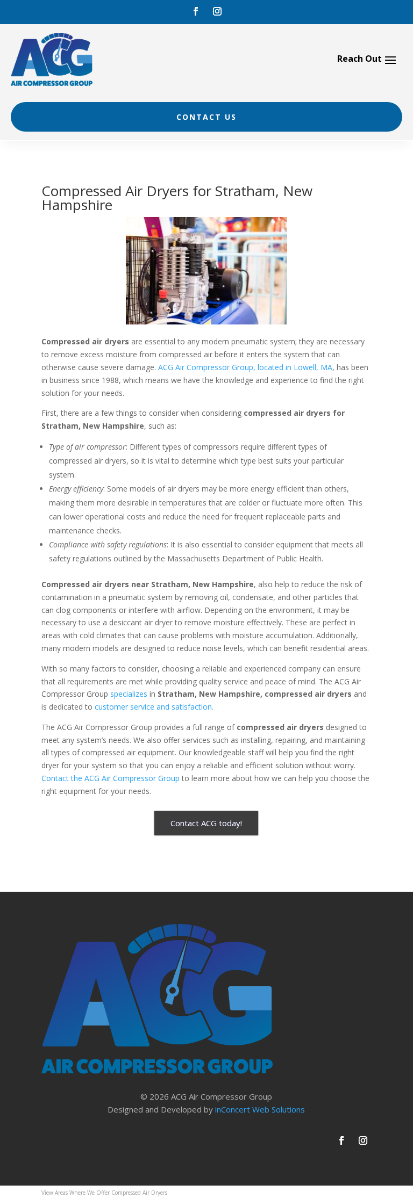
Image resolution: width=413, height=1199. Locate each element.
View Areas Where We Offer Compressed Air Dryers (104, 1192)
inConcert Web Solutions (260, 1109)
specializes (128, 694)
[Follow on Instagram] (217, 11)
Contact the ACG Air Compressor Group (110, 778)
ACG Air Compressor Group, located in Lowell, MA (245, 367)
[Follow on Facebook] (195, 11)
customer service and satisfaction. (154, 707)
